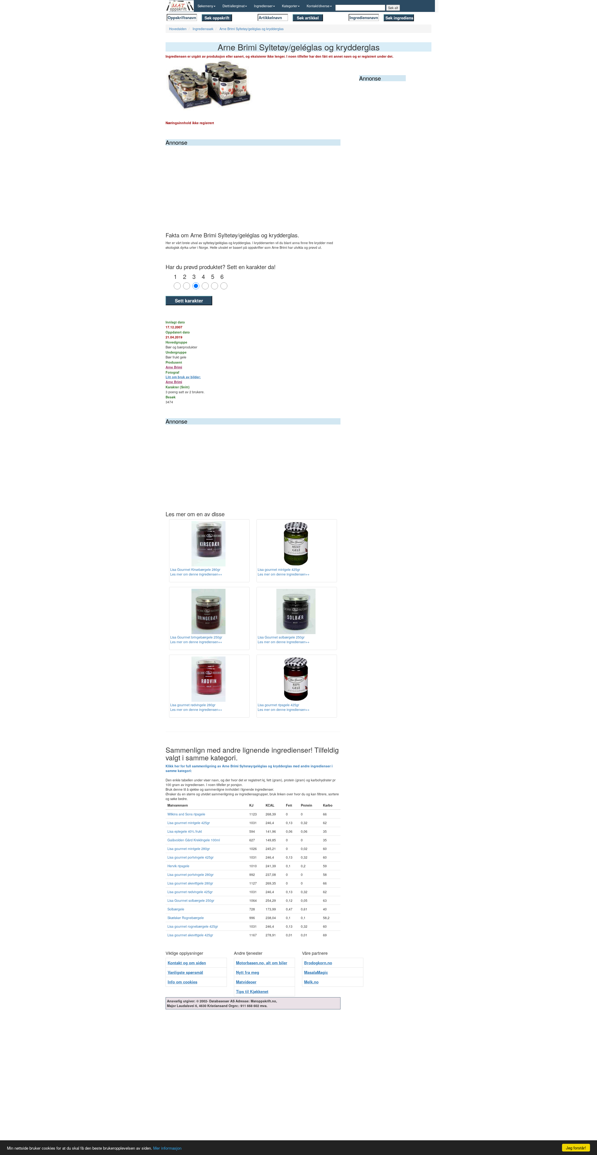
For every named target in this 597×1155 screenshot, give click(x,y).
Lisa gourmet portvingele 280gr (190, 874)
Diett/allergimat (233, 6)
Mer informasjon (167, 1148)
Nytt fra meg (247, 972)
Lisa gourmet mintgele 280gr (188, 848)
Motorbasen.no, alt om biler (261, 962)
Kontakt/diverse (318, 6)
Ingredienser (263, 6)
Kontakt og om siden (187, 962)
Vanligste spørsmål (185, 972)
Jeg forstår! (576, 1148)
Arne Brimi (174, 367)
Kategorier (289, 6)
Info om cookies (182, 982)
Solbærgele (175, 909)
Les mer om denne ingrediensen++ (196, 574)
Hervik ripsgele (178, 866)
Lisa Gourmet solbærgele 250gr (190, 900)
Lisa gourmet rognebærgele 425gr (192, 926)
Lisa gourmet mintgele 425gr (188, 822)
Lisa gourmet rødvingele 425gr (190, 891)
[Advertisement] (253, 180)
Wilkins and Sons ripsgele (186, 814)
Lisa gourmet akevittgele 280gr (190, 883)
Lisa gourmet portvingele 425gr (190, 857)
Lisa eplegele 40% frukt (184, 831)
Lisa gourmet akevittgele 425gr (190, 935)
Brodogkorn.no (318, 962)
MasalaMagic (316, 972)
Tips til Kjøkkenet (252, 991)
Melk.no (311, 982)
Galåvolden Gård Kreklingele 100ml (193, 840)
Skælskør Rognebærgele (185, 917)
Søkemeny (205, 6)
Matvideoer (246, 982)
